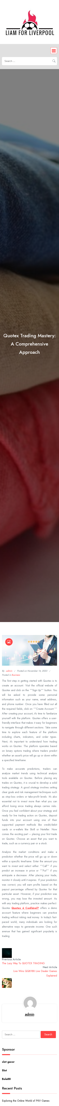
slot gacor (8, 1062)
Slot (4, 1070)
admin (9, 670)
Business (16, 675)
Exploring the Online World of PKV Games (25, 1101)
